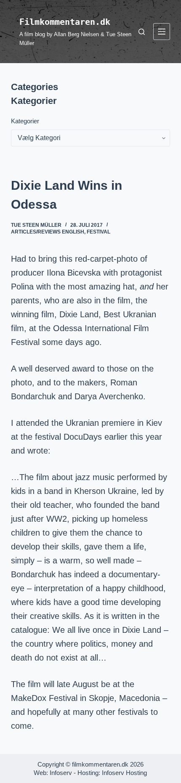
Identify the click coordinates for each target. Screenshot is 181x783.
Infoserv (61, 772)
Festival (98, 232)
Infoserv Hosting (124, 772)
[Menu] (161, 31)
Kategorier (25, 121)
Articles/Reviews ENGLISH (47, 232)
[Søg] (141, 32)
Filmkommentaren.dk (64, 22)
